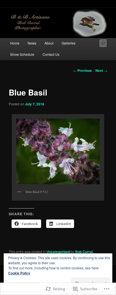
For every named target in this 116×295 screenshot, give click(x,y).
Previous (82, 70)
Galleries (68, 43)
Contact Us (51, 54)
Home (14, 43)
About (48, 43)
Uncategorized (58, 251)
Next (101, 70)
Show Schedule (22, 54)
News (32, 43)
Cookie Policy (19, 273)
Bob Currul (84, 251)
